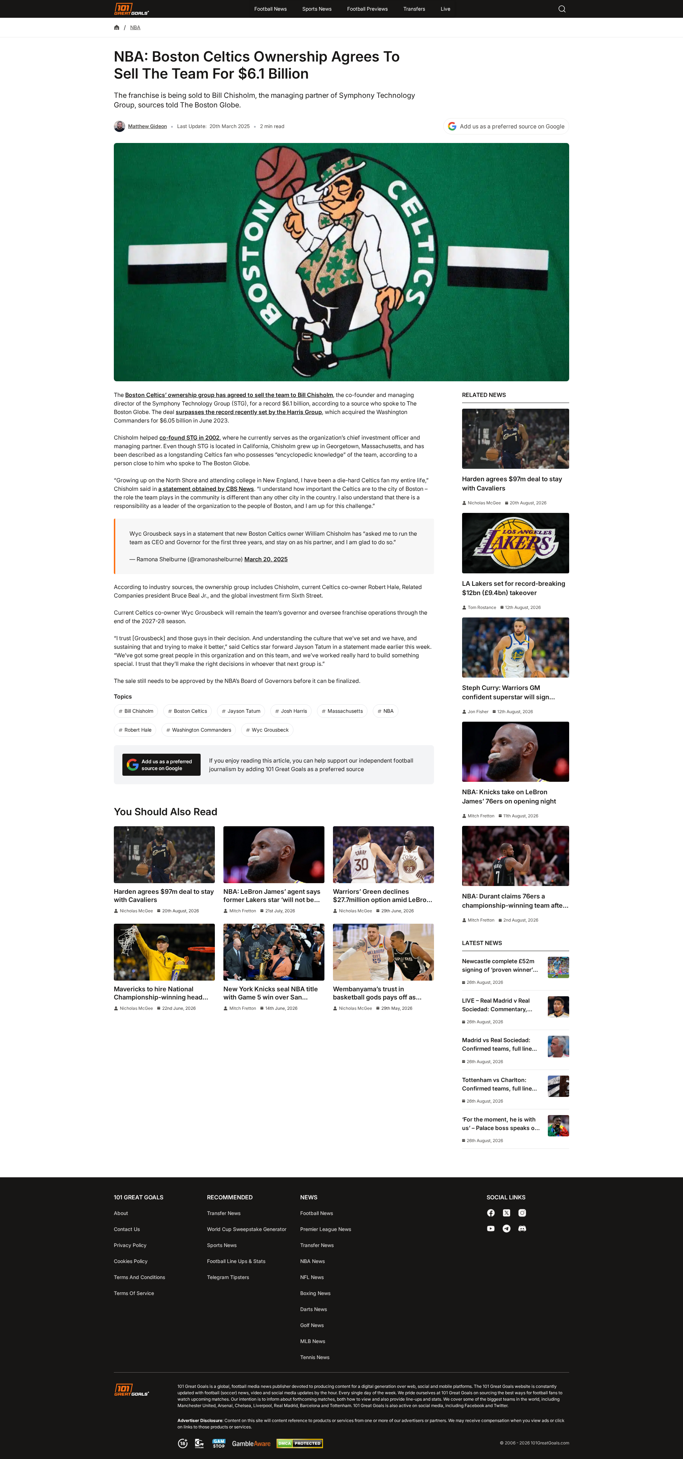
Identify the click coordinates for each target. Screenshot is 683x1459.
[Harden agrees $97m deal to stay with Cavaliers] (164, 854)
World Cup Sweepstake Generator (246, 1229)
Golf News (312, 1325)
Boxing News (315, 1293)
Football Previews (367, 9)
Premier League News (325, 1229)
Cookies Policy (131, 1261)
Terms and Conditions (139, 1277)
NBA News (312, 1261)
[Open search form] (562, 9)
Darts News (313, 1309)
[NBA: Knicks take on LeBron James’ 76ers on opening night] (515, 752)
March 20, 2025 (266, 559)
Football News (270, 9)
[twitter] (506, 1213)
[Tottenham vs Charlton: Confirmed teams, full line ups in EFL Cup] (558, 1086)
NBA (135, 27)
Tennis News (314, 1357)
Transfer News (223, 1213)
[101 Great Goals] (137, 1416)
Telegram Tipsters (228, 1277)
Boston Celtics (190, 711)
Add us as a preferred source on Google (512, 126)
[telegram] (506, 1228)
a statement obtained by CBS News (206, 488)
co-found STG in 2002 (189, 437)
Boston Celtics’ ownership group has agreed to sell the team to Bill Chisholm (229, 394)
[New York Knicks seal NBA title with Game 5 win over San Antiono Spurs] (273, 952)
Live (445, 9)
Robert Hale (138, 730)
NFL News (312, 1277)
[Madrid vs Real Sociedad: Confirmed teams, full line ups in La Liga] (558, 1046)
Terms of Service (134, 1293)
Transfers (414, 9)
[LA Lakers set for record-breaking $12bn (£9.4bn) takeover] (515, 543)
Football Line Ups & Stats (236, 1261)
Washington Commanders (201, 730)
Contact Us (127, 1229)
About (121, 1213)
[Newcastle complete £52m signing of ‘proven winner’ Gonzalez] (558, 967)
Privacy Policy (130, 1245)
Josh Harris (294, 711)
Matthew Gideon (147, 126)
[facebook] (491, 1213)
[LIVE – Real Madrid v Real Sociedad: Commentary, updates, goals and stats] (558, 1007)
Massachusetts (345, 711)
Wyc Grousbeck (270, 730)
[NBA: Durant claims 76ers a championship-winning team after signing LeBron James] (515, 856)
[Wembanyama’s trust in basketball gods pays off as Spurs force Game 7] (383, 952)
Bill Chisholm (139, 711)
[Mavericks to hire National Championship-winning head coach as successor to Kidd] (164, 952)
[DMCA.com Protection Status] (299, 1446)
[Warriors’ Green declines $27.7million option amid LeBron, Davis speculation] (383, 854)
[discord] (522, 1228)
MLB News (312, 1341)
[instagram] (522, 1213)
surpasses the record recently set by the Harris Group (249, 411)
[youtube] (491, 1228)
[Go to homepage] (131, 8)
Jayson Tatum (244, 711)
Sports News (317, 9)
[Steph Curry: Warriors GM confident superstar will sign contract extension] (515, 647)
